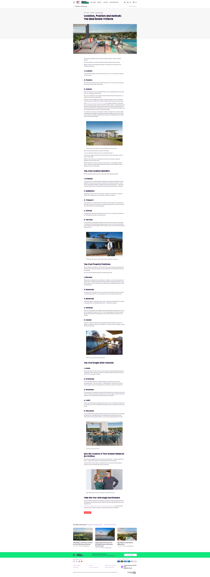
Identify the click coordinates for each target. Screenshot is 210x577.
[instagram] (76, 561)
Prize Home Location (99, 12)
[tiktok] (79, 561)
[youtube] (81, 561)
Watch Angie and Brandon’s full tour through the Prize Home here (99, 506)
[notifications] (125, 2)
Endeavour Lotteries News (110, 565)
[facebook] (74, 561)
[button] (74, 2)
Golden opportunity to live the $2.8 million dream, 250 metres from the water (104, 544)
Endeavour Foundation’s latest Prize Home (96, 103)
